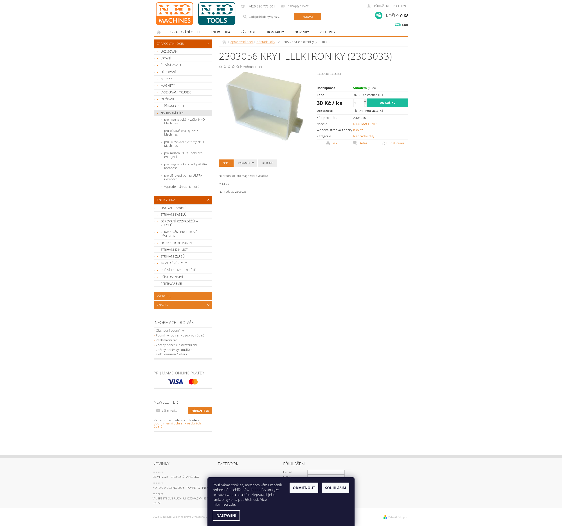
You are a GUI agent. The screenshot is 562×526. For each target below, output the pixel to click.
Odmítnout (304, 487)
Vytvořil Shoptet (398, 517)
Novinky (301, 32)
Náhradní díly (172, 113)
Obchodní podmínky (170, 330)
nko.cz (358, 130)
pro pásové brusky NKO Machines (181, 133)
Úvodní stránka (159, 32)
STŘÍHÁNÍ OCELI (172, 106)
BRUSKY (166, 79)
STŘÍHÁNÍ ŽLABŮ (173, 256)
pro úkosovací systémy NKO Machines (184, 144)
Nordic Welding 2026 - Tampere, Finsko (182, 488)
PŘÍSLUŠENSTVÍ (172, 277)
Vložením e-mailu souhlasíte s (177, 423)
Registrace (400, 6)
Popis (226, 163)
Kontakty (275, 32)
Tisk (334, 143)
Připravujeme (171, 283)
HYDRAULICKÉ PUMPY (176, 243)
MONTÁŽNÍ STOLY (174, 263)
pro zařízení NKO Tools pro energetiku (183, 155)
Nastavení (226, 515)
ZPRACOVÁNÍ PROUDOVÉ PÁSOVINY (179, 234)
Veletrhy (327, 32)
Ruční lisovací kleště (178, 270)
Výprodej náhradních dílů (182, 186)
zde (232, 504)
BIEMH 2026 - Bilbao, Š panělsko (176, 477)
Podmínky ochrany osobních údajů (180, 335)
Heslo (287, 477)
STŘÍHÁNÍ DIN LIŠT (174, 249)
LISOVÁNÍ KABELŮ (174, 208)
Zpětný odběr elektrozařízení (176, 345)
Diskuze (267, 163)
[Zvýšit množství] (365, 101)
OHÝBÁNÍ (167, 99)
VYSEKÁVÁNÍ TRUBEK (176, 92)
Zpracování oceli (184, 32)
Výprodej (249, 32)
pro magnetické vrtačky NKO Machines (184, 121)
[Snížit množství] (365, 105)
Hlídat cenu (395, 143)
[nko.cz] (195, 13)
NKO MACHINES (365, 124)
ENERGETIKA (220, 32)
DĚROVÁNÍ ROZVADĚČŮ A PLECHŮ (179, 223)
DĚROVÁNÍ (168, 72)
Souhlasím (335, 487)
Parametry (246, 163)
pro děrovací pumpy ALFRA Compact (183, 177)
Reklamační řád (166, 340)
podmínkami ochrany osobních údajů (177, 424)
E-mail (287, 472)
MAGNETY (168, 85)
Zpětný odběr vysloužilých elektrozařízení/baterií (174, 352)
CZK (398, 24)
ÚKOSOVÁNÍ (169, 51)
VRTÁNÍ (166, 58)
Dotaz (363, 143)
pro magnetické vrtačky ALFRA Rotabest (185, 166)
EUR (405, 25)
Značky (162, 305)
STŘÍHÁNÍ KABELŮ (174, 214)
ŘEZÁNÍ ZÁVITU (171, 65)
